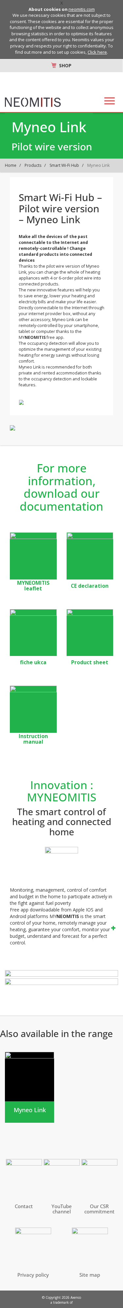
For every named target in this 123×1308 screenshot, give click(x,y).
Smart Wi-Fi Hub (64, 165)
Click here (97, 52)
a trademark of (61, 1302)
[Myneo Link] (29, 1087)
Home (10, 165)
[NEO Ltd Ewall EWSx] (90, 556)
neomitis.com (82, 9)
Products (33, 165)
